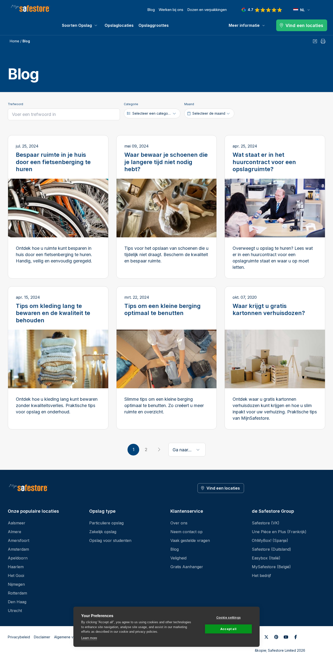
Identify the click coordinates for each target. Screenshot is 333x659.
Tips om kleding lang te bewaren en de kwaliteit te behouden (53, 313)
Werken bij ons (171, 9)
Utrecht (15, 610)
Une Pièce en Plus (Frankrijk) (279, 531)
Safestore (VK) (265, 522)
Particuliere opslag (106, 522)
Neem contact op (186, 531)
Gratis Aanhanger (186, 566)
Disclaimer (42, 637)
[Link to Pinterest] (276, 637)
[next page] (159, 449)
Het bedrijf (261, 575)
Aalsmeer (16, 522)
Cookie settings (228, 617)
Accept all (228, 629)
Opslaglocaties (119, 25)
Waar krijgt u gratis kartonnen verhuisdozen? (269, 309)
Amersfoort (18, 540)
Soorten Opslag (77, 25)
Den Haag (17, 601)
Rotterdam (17, 593)
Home (14, 41)
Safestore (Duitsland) (271, 549)
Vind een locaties (223, 488)
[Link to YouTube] (286, 637)
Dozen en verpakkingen (207, 9)
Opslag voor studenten (110, 540)
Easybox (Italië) (266, 558)
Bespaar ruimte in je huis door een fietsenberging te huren (53, 162)
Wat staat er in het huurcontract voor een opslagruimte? (264, 162)
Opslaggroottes (153, 25)
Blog (151, 9)
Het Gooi (16, 575)
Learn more (89, 638)
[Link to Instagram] (296, 637)
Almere (14, 531)
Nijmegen (16, 584)
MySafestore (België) (271, 566)
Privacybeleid (19, 637)
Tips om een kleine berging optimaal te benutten (162, 309)
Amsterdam (18, 549)
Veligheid (178, 558)
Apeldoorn (18, 558)
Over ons (178, 522)
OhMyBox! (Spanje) (270, 540)
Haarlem (16, 566)
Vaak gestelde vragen (190, 540)
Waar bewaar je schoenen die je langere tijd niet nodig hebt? (166, 162)
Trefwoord (15, 104)
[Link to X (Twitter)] (266, 637)
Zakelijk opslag (102, 531)
